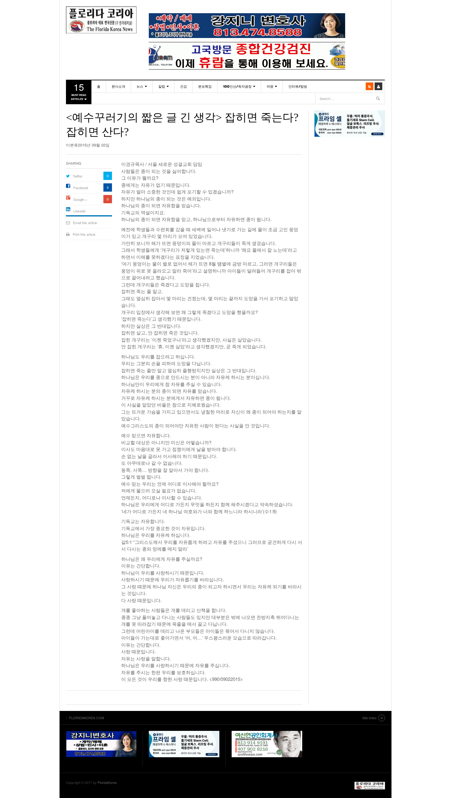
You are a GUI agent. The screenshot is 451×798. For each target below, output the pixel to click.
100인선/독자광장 (237, 86)
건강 (183, 86)
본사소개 (118, 86)
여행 (270, 86)
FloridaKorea (107, 782)
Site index (369, 717)
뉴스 (140, 86)
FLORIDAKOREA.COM (101, 20)
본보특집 (205, 86)
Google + (80, 199)
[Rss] (369, 86)
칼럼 (161, 86)
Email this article (85, 222)
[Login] (378, 86)
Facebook (80, 187)
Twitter (78, 176)
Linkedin (79, 210)
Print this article (84, 234)
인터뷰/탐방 (297, 86)
